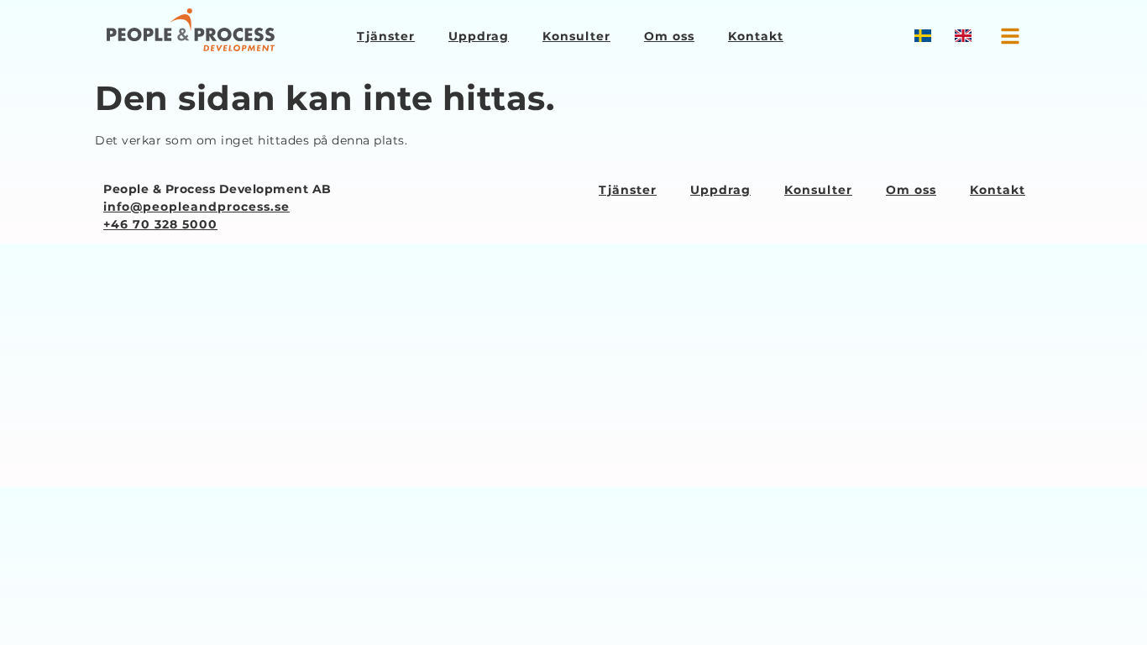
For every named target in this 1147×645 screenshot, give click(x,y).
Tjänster (386, 36)
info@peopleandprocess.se (196, 206)
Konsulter (576, 36)
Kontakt (755, 36)
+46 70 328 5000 (160, 224)
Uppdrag (478, 36)
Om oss (669, 36)
